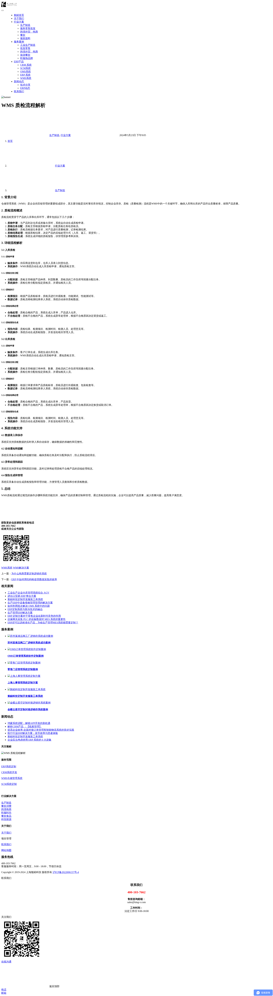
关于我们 (19, 18)
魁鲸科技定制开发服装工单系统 (25, 599)
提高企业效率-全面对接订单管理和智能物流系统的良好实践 (41, 729)
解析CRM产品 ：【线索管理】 (25, 726)
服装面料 (25, 38)
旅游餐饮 (25, 55)
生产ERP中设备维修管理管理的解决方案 (30, 602)
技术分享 (25, 84)
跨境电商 (6, 809)
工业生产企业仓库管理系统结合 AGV (28, 592)
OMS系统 (25, 71)
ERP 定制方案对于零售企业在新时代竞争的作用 (34, 616)
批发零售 (25, 48)
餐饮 (22, 35)
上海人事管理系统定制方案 (23, 682)
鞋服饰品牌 (26, 58)
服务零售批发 (27, 28)
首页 (10, 141)
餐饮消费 (6, 806)
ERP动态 (25, 88)
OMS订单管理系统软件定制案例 (26, 656)
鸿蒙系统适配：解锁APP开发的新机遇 (29, 723)
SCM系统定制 (9, 784)
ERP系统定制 (8, 766)
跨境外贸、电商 (29, 31)
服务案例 (19, 41)
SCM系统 (25, 68)
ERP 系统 (25, 74)
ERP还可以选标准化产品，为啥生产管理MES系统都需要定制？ (43, 622)
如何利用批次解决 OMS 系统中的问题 (29, 606)
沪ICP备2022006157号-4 (66, 872)
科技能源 (6, 819)
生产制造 (25, 25)
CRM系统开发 (9, 772)
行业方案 (19, 21)
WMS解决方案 (21, 567)
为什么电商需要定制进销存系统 (29, 573)
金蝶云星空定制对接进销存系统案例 (28, 709)
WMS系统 (25, 78)
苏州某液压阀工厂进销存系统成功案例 (29, 642)
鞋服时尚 (6, 812)
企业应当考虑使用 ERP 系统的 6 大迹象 (29, 739)
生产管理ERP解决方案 (20, 612)
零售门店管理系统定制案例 (23, 669)
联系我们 (19, 91)
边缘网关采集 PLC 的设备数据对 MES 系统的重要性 (37, 619)
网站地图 (6, 850)
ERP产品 (19, 61)
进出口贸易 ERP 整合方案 (22, 596)
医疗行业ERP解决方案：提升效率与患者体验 (33, 733)
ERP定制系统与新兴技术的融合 (25, 609)
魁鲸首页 (19, 15)
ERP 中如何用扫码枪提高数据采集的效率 (34, 579)
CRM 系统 (26, 65)
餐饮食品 (6, 816)
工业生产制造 (27, 45)
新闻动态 (19, 81)
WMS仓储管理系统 (11, 778)
